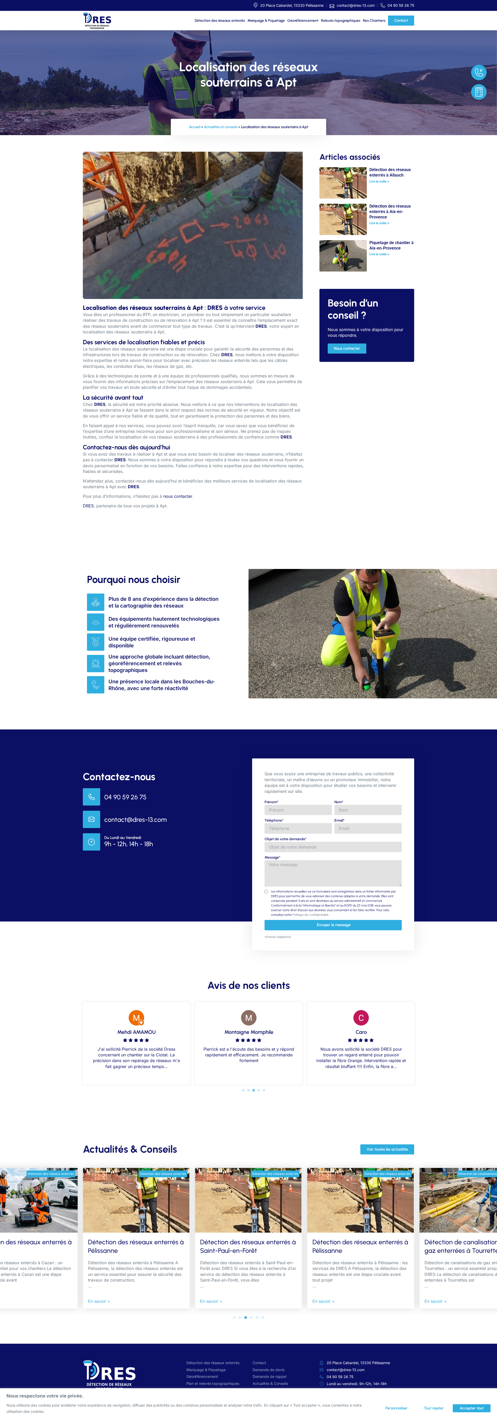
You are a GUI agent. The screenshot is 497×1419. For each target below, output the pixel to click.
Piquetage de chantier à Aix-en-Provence (391, 245)
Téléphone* (274, 820)
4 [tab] (258, 1090)
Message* (272, 857)
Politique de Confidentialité (310, 915)
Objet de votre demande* (285, 839)
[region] (248, 1403)
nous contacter (177, 496)
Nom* (338, 802)
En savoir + (99, 1301)
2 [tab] (248, 1090)
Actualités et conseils (220, 127)
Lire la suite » (379, 181)
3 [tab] (253, 1090)
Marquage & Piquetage (266, 20)
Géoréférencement (302, 20)
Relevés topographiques (340, 20)
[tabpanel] (136, 1042)
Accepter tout (472, 1408)
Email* (339, 820)
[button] (234, 1317)
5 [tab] (264, 1090)
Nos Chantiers (374, 20)
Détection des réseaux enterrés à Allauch (390, 172)
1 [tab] (243, 1090)
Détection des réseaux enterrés (220, 20)
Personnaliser (396, 1408)
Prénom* (271, 802)
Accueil (194, 127)
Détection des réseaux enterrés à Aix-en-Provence (390, 212)
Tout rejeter (434, 1408)
